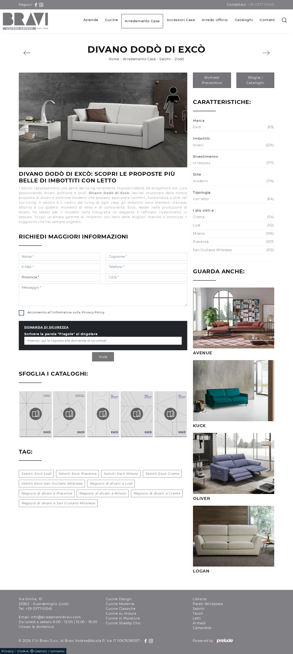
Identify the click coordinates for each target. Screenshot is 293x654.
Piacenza (233, 242)
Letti (197, 618)
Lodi (233, 225)
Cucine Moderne (120, 604)
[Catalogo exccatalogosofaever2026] (69, 414)
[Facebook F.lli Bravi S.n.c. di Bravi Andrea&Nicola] (36, 5)
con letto (233, 199)
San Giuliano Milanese (233, 250)
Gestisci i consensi (50, 651)
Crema (233, 217)
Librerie (199, 599)
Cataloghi (244, 20)
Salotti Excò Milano (121, 474)
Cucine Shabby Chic (123, 623)
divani (233, 145)
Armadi (199, 623)
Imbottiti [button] (201, 138)
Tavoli (198, 613)
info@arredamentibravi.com (56, 617)
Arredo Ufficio (215, 20)
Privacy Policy (93, 312)
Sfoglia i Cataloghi (255, 80)
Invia (103, 357)
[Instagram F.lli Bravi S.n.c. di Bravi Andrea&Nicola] (41, 5)
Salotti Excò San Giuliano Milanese (51, 483)
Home (114, 59)
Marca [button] (199, 120)
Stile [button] (197, 174)
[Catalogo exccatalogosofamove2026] (136, 414)
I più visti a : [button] (204, 210)
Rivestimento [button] (205, 156)
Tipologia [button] (202, 192)
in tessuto (233, 163)
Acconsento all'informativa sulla (66, 312)
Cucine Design (118, 599)
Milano (233, 233)
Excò (233, 127)
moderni (233, 181)
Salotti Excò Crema (162, 474)
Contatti (267, 20)
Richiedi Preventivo (212, 80)
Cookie (23, 651)
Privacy (8, 651)
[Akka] (27, 52)
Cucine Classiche (121, 609)
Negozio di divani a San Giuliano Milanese (58, 503)
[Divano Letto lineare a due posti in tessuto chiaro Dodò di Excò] (103, 120)
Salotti (165, 59)
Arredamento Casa (142, 21)
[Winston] (266, 52)
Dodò (179, 59)
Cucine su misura (121, 613)
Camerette (202, 628)
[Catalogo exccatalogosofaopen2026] (170, 414)
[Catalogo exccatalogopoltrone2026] (35, 414)
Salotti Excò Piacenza (78, 474)
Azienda (90, 20)
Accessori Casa (181, 20)
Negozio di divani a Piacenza (46, 493)
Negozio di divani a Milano (102, 493)
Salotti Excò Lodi (36, 474)
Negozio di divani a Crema (156, 493)
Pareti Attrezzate (208, 604)
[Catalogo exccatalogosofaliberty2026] (103, 414)
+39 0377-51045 (261, 5)
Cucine (111, 20)
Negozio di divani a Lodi (111, 483)
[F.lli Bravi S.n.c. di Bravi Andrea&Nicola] (25, 21)
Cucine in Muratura (123, 618)
